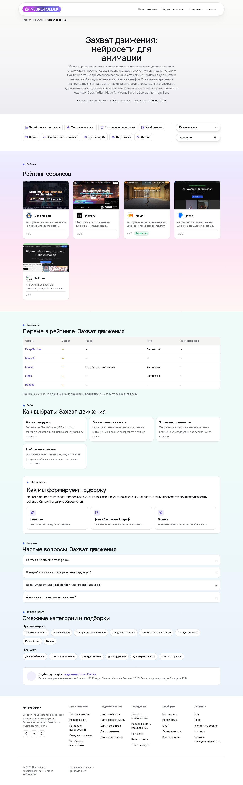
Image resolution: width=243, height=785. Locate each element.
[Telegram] (26, 733)
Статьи (211, 9)
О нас (197, 719)
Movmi (29, 367)
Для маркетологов (144, 656)
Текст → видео (140, 745)
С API (165, 725)
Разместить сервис (206, 725)
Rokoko (30, 384)
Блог (196, 714)
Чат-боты (137, 733)
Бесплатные (169, 714)
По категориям (147, 9)
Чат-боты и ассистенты (156, 632)
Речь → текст (139, 739)
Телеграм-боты (171, 731)
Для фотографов (171, 656)
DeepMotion (33, 349)
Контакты (199, 731)
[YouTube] (42, 733)
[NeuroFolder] (44, 9)
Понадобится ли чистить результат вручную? (58, 572)
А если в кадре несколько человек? (51, 597)
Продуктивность (188, 632)
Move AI (30, 358)
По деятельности (173, 9)
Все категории (171, 737)
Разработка (32, 641)
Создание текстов (124, 632)
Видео (50, 641)
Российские (169, 719)
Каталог (39, 20)
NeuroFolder (32, 708)
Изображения (62, 632)
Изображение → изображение (141, 725)
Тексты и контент (36, 632)
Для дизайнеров (35, 656)
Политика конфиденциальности (207, 739)
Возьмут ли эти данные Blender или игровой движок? (63, 585)
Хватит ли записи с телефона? (47, 560)
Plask (28, 375)
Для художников (91, 656)
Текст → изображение (139, 716)
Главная (27, 20)
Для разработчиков (63, 656)
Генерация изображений (91, 632)
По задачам (195, 9)
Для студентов (117, 656)
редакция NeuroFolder (79, 674)
